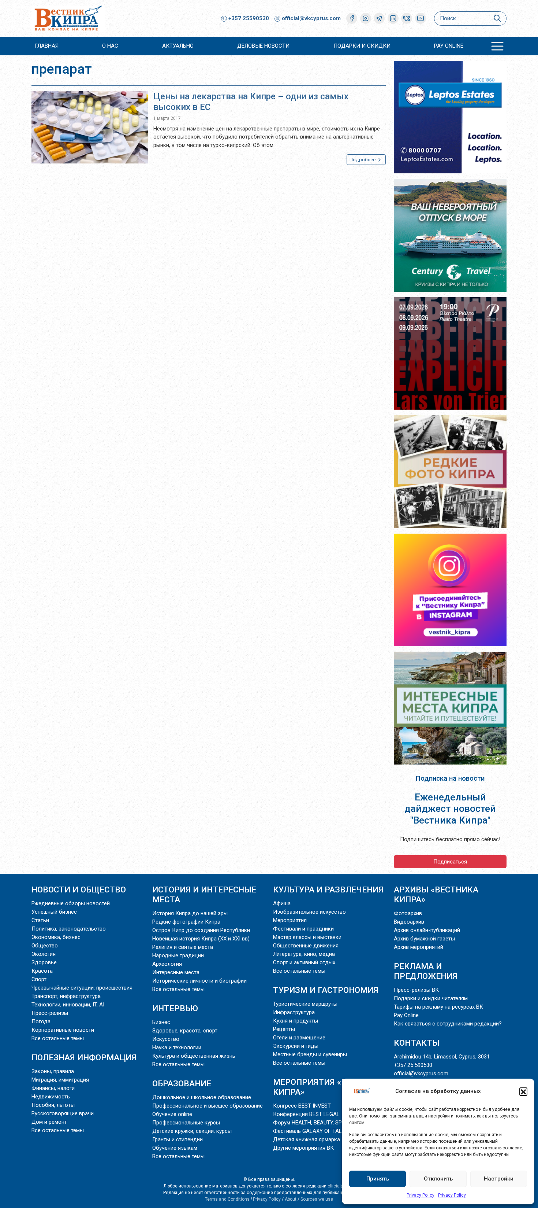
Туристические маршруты (305, 1004)
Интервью (175, 1008)
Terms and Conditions (227, 1199)
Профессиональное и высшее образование (207, 1105)
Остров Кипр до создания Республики (201, 930)
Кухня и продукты (295, 1020)
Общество (44, 945)
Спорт (38, 979)
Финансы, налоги (53, 1088)
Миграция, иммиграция (60, 1079)
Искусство (165, 1039)
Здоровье (44, 962)
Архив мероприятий (418, 947)
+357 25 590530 (413, 1065)
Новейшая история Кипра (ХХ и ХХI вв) (201, 938)
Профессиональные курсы (186, 1122)
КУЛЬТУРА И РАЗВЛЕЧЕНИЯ (328, 889)
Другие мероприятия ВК (303, 1148)
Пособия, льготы (53, 1105)
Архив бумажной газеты (424, 938)
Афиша (282, 903)
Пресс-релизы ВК (416, 990)
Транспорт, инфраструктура (66, 996)
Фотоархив (408, 913)
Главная (46, 46)
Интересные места (175, 972)
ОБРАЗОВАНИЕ (181, 1083)
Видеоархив (409, 921)
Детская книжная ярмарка (306, 1139)
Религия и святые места (182, 947)
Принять (377, 1178)
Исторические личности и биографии (199, 980)
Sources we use (316, 1199)
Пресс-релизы (49, 1013)
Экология (43, 954)
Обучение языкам (174, 1148)
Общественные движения (306, 945)
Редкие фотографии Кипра (186, 921)
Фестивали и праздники (303, 928)
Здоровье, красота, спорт (184, 1030)
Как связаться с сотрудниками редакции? (448, 1023)
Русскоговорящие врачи (62, 1113)
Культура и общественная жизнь (193, 1056)
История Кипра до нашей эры (190, 913)
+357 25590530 (248, 18)
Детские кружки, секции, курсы (192, 1131)
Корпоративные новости (62, 1030)
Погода (41, 1021)
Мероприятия (290, 920)
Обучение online (172, 1114)
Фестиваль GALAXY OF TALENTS (314, 1131)
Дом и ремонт (49, 1122)
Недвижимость (50, 1096)
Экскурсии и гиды (295, 1046)
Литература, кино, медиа (304, 954)
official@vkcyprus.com (311, 18)
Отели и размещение (299, 1037)
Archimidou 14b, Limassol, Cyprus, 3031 (442, 1056)
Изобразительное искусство (309, 912)
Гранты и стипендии (177, 1139)
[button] (523, 1091)
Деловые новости (263, 46)
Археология (167, 964)
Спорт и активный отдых (304, 962)
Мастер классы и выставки (307, 937)
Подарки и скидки (362, 46)
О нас (110, 46)
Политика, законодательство (68, 928)
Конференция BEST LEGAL (306, 1114)
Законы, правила (52, 1071)
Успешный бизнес (54, 912)
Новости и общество (78, 889)
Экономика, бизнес (56, 937)
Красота (42, 971)
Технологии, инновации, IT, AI (67, 1004)
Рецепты (284, 1029)
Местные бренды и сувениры (310, 1054)
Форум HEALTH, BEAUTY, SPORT (312, 1122)
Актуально (178, 46)
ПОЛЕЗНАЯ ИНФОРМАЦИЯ (84, 1057)
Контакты (417, 1042)
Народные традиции (178, 955)
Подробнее (363, 159)
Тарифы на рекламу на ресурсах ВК (438, 1006)
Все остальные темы (57, 1038)
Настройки (498, 1178)
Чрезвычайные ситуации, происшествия (81, 987)
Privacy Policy (420, 1195)
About (290, 1199)
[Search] (497, 18)
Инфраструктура (294, 1012)
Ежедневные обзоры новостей (70, 903)
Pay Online (448, 46)
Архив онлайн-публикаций (427, 930)
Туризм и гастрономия (325, 990)
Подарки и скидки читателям (431, 998)
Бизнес (161, 1022)
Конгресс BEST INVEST (302, 1105)
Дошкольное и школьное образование (201, 1097)
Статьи (40, 920)
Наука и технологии (176, 1047)
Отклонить (438, 1178)
